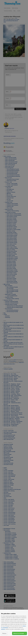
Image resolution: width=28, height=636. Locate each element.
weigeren (3, 629)
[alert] (14, 318)
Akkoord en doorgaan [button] (18, 633)
